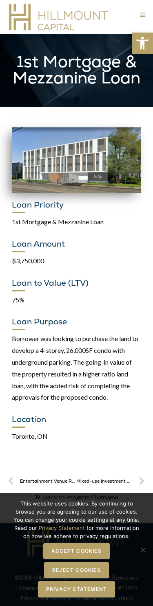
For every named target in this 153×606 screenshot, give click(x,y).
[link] (142, 43)
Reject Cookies (76, 570)
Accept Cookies (76, 551)
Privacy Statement (76, 589)
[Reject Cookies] (143, 550)
